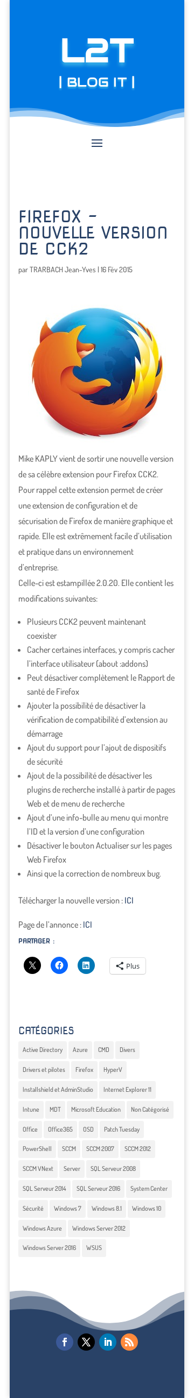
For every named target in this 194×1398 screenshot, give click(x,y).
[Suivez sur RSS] (129, 1342)
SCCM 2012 (137, 1149)
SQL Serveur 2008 (113, 1168)
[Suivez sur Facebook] (64, 1342)
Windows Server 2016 (49, 1248)
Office (30, 1129)
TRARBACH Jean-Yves (63, 269)
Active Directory (43, 1050)
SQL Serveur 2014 (44, 1188)
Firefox (84, 1069)
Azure (80, 1050)
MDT (55, 1109)
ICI (129, 900)
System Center (149, 1188)
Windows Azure (42, 1228)
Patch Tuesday (122, 1129)
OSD (88, 1129)
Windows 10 (146, 1208)
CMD (103, 1050)
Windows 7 (67, 1208)
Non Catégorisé (150, 1109)
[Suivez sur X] (86, 1342)
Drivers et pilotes (44, 1069)
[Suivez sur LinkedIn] (107, 1342)
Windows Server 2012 (99, 1228)
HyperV (112, 1069)
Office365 (60, 1129)
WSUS (94, 1248)
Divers (127, 1050)
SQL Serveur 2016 (98, 1188)
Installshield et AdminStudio (58, 1089)
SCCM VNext (38, 1168)
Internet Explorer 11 (127, 1089)
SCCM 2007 (100, 1149)
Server (72, 1168)
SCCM (69, 1149)
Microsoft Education (96, 1109)
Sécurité (33, 1208)
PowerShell (37, 1149)
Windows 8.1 (107, 1208)
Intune (31, 1109)
